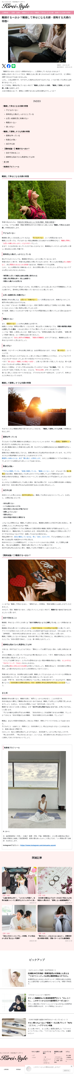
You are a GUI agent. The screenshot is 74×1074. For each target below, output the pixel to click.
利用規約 (18, 1069)
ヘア (33, 1055)
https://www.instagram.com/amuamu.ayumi (38, 845)
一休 (45, 1057)
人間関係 (5, 12)
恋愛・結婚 (16, 12)
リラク (34, 1057)
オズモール (46, 1063)
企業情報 (6, 1069)
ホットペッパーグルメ (47, 1060)
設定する (66, 1070)
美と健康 (68, 1055)
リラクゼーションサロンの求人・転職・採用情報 (58, 1059)
